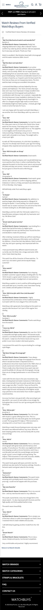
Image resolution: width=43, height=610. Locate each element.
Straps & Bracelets (13, 577)
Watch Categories (12, 571)
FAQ (4, 584)
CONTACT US (8, 591)
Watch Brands (10, 564)
